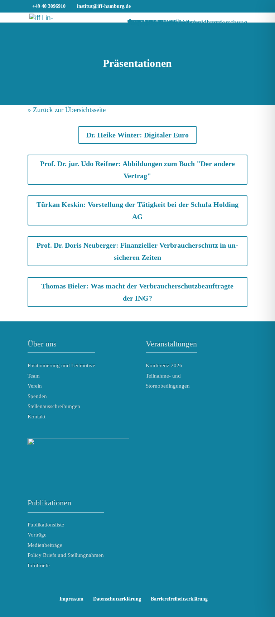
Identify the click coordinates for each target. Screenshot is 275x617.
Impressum (71, 599)
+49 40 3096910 (49, 6)
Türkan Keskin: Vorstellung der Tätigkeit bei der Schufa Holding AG (137, 210)
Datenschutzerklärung (117, 599)
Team (34, 376)
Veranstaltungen (171, 343)
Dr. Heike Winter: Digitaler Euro (137, 135)
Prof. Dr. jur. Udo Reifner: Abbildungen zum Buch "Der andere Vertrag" (137, 170)
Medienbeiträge (45, 545)
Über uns (42, 343)
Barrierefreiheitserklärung (179, 599)
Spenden (37, 396)
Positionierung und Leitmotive (61, 365)
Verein (35, 386)
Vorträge (37, 535)
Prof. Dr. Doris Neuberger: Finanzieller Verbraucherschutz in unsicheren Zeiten (137, 251)
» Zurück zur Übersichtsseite (67, 109)
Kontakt (36, 416)
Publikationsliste (46, 525)
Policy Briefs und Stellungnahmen (66, 555)
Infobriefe (39, 565)
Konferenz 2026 (164, 365)
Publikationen (49, 502)
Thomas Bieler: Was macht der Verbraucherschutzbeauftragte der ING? (137, 292)
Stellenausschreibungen (54, 406)
